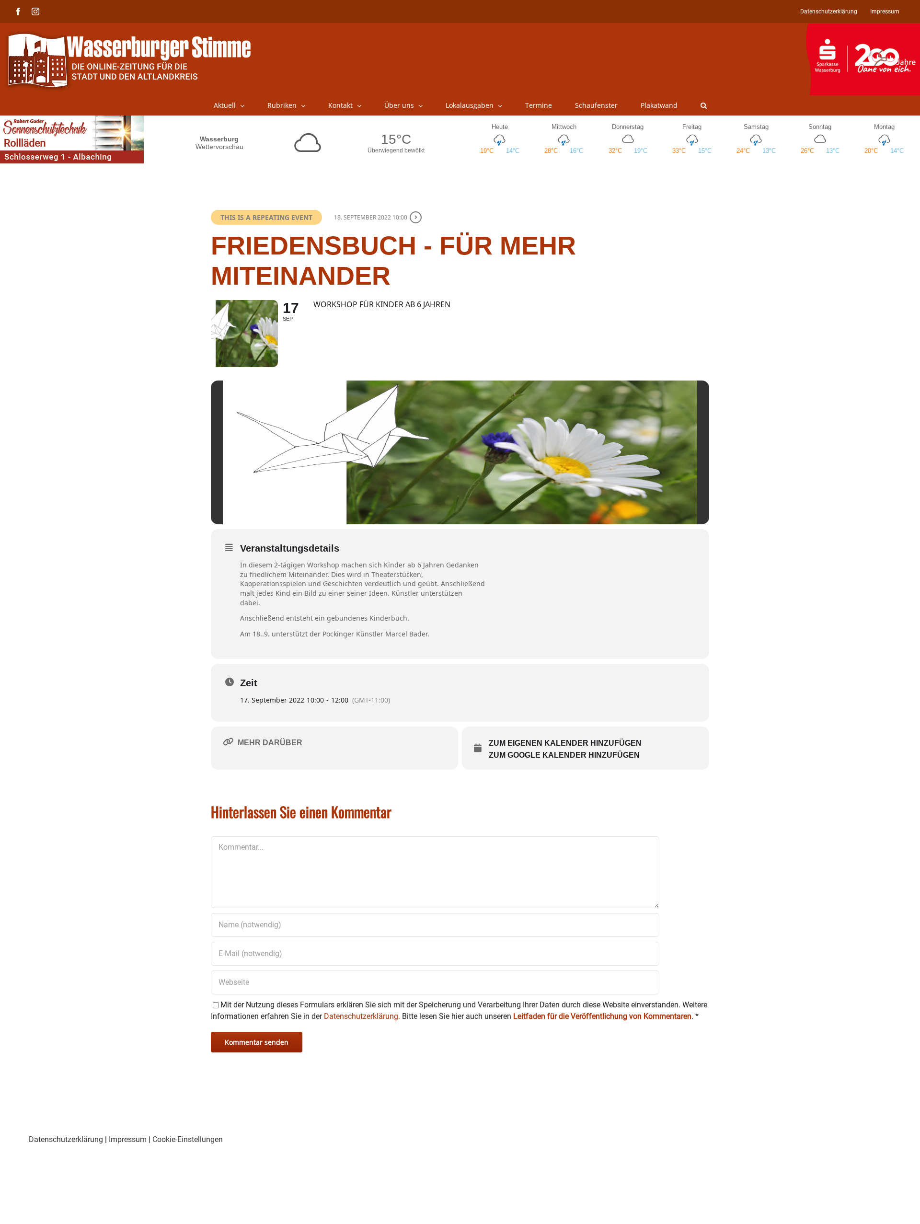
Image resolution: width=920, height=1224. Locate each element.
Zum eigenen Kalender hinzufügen (565, 743)
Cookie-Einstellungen (187, 1139)
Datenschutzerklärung (66, 1139)
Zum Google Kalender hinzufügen (564, 755)
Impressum (128, 1139)
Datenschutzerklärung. (362, 1016)
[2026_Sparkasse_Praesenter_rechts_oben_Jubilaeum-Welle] (862, 28)
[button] (703, 105)
